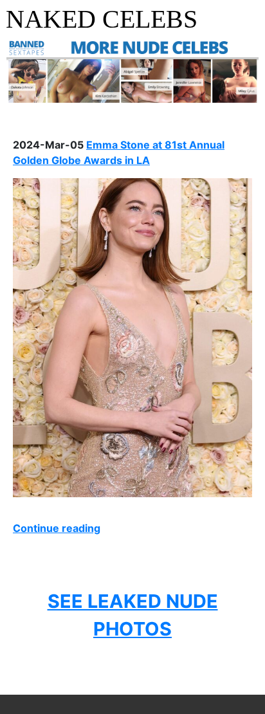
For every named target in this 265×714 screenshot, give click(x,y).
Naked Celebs (101, 19)
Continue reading (56, 528)
